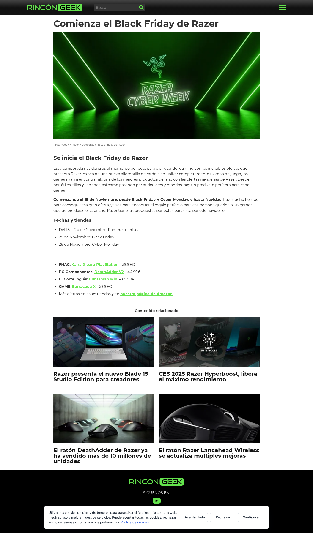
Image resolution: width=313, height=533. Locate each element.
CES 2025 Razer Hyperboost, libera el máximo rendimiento (208, 376)
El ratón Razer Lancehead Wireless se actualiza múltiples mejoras (209, 453)
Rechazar (223, 517)
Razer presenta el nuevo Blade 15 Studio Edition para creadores (100, 376)
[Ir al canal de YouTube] (156, 503)
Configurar (251, 517)
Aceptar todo (195, 517)
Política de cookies (135, 522)
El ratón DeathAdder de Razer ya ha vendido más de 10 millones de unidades (102, 456)
